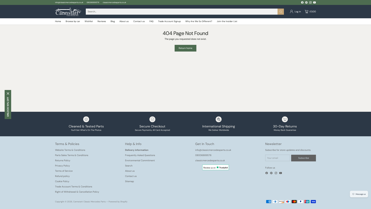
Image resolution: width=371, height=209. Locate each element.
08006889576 (203, 155)
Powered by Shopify (118, 201)
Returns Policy (62, 160)
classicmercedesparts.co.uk (210, 160)
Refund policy (62, 176)
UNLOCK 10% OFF (7, 107)
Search (128, 165)
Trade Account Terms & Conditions (73, 186)
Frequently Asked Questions (140, 155)
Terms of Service (64, 170)
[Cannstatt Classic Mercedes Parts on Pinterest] (306, 3)
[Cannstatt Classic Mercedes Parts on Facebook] (302, 3)
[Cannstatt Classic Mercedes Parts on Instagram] (310, 3)
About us (130, 170)
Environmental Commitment (140, 160)
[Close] (8, 93)
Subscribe (303, 158)
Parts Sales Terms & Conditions (71, 155)
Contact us (131, 176)
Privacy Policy (62, 165)
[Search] (281, 12)
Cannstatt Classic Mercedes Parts (89, 201)
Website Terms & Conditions (70, 150)
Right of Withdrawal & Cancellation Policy (77, 191)
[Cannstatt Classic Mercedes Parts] (68, 11)
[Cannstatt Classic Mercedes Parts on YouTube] (314, 3)
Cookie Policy (62, 181)
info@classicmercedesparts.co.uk (213, 150)
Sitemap (129, 181)
